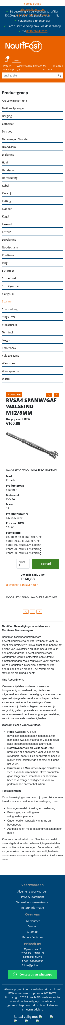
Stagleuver (8, 317)
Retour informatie (32, 908)
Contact (37, 65)
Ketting (6, 201)
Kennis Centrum (32, 937)
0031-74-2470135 (37, 31)
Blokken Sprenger (13, 108)
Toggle (6, 340)
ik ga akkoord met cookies (32, 15)
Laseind (7, 224)
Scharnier (8, 270)
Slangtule (8, 293)
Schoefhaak (9, 278)
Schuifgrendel (10, 286)
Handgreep (9, 170)
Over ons (32, 914)
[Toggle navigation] (16, 59)
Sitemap (32, 932)
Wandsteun (9, 363)
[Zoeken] (59, 75)
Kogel (5, 216)
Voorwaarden (32, 885)
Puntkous (8, 255)
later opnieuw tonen (32, 9)
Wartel (6, 378)
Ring (5, 263)
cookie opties (32, 3)
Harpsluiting (10, 177)
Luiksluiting (9, 239)
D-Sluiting (8, 154)
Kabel (5, 185)
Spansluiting (10, 309)
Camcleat (8, 123)
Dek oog (7, 131)
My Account (47, 67)
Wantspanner (10, 371)
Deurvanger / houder (15, 139)
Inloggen (58, 65)
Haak (5, 162)
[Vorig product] (32, 612)
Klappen (7, 208)
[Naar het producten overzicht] (25, 612)
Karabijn (7, 193)
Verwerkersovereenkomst (32, 902)
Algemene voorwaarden (33, 891)
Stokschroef (9, 324)
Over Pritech (32, 921)
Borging (7, 116)
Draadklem (9, 147)
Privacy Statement (32, 897)
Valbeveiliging (10, 355)
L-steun (6, 232)
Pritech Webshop (8, 67)
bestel (45, 563)
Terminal (7, 332)
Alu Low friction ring (14, 100)
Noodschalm (10, 247)
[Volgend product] (39, 612)
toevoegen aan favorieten (22, 585)
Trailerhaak (9, 348)
